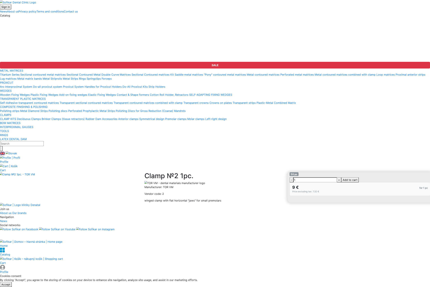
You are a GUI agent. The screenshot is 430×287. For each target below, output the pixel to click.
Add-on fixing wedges (73, 94)
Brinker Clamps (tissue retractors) (63, 119)
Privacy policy (27, 11)
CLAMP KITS (8, 119)
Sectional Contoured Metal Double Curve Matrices (99, 74)
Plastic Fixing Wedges (44, 94)
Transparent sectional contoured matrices (86, 102)
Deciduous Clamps (29, 119)
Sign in (5, 7)
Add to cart (350, 180)
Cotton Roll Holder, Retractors (169, 94)
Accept (5, 284)
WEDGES (6, 27)
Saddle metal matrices (189, 74)
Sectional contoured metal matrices (43, 74)
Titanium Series (9, 74)
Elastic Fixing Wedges (102, 94)
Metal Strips (70, 78)
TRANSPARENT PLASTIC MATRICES (23, 31)
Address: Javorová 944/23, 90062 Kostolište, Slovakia (35, 233)
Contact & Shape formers (133, 94)
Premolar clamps (175, 119)
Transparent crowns (196, 102)
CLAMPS (5, 39)
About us (12, 11)
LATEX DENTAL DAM (13, 59)
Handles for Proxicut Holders (103, 86)
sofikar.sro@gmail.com (14, 237)
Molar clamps (195, 119)
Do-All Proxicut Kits (135, 86)
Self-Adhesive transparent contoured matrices (29, 102)
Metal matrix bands (29, 78)
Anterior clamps (128, 119)
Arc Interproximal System (16, 86)
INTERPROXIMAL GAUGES (16, 47)
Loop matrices (385, 74)
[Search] (1, 148)
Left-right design (216, 119)
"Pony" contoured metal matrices (225, 74)
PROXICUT (6, 23)
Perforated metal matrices (297, 74)
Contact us (71, 11)
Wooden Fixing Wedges (15, 94)
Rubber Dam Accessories (101, 119)
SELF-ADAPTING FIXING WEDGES (210, 94)
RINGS (4, 55)
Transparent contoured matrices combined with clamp (148, 102)
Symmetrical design (151, 119)
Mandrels (180, 111)
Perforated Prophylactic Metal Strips (91, 111)
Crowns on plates (220, 102)
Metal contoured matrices (263, 74)
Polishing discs (58, 111)
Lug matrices (8, 78)
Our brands (19, 213)
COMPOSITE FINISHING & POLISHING (24, 35)
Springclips (94, 78)
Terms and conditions (50, 11)
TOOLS (4, 51)
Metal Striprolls (52, 78)
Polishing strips (9, 111)
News (3, 11)
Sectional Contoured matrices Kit (153, 74)
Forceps (107, 78)
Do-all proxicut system (47, 86)
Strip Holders (156, 86)
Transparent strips (244, 102)
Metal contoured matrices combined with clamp (345, 74)
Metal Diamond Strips (34, 111)
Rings (82, 78)
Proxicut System (73, 86)
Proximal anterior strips (410, 74)
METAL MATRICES (11, 19)
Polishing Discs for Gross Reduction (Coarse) (144, 111)
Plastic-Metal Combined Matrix (276, 102)
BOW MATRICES (10, 43)
